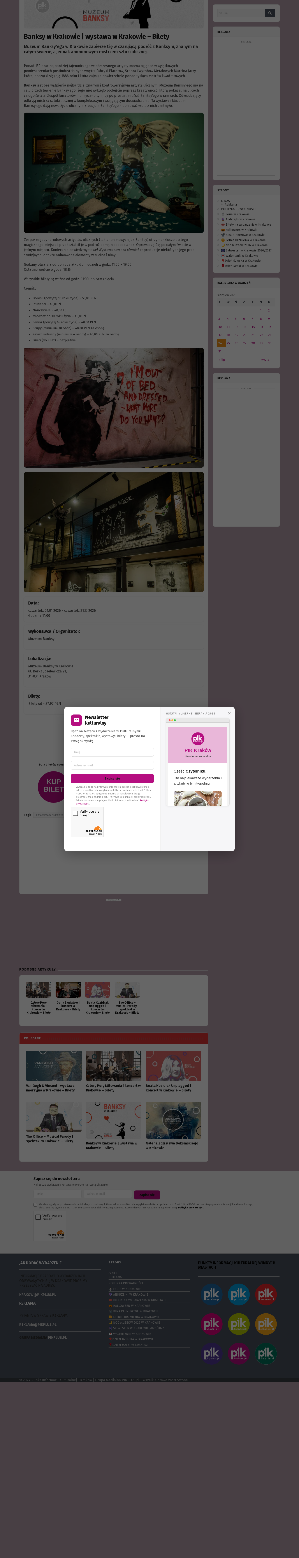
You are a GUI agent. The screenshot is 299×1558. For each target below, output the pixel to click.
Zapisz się (112, 778)
